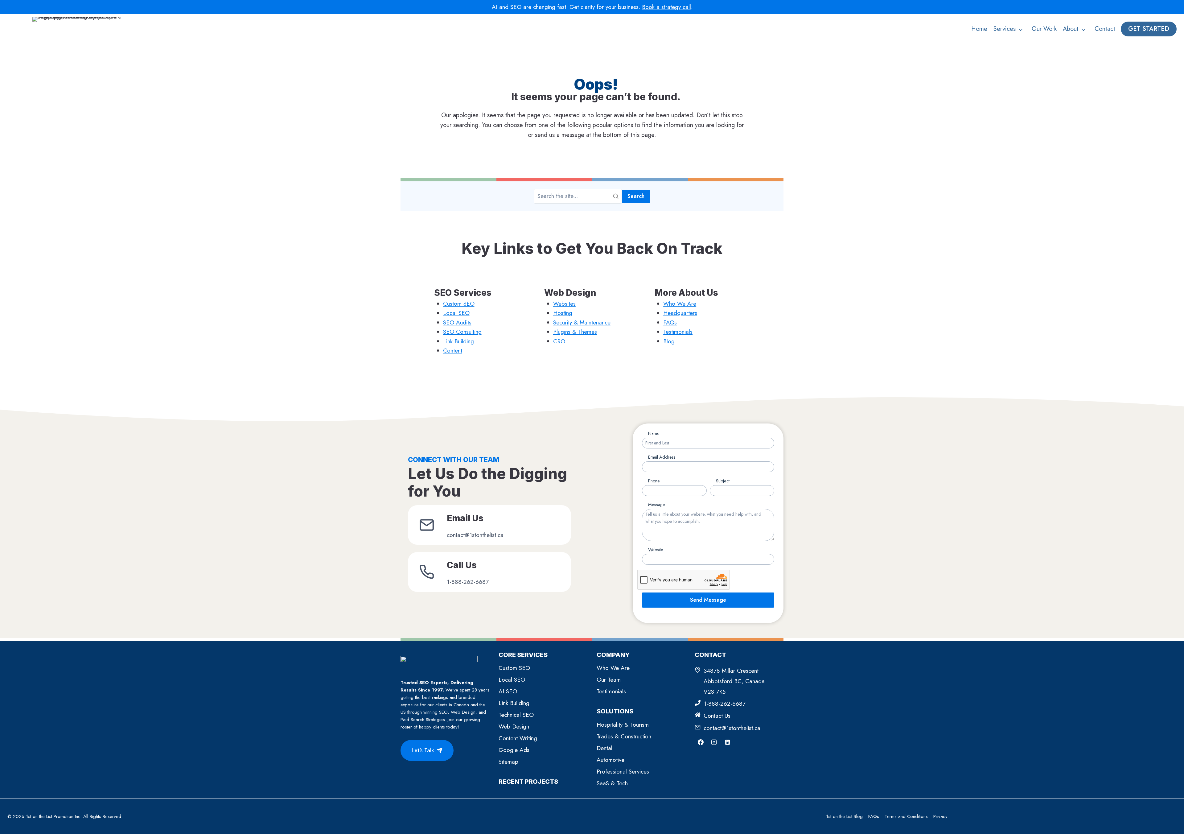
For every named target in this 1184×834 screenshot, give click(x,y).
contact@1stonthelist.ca (732, 728)
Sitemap (508, 762)
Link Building (458, 341)
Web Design (514, 726)
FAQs (670, 322)
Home (979, 28)
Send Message (708, 600)
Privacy (940, 816)
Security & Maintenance (581, 322)
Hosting (562, 313)
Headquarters (680, 313)
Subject (723, 481)
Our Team (609, 679)
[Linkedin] (727, 742)
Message (656, 505)
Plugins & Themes (575, 332)
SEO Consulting (462, 332)
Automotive (610, 760)
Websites (564, 303)
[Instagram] (714, 742)
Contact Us (717, 716)
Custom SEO (459, 303)
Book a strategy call (666, 7)
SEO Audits (457, 322)
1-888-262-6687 (725, 704)
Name (654, 433)
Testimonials (678, 332)
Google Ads (514, 750)
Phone (654, 481)
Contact (1105, 28)
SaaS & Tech (612, 783)
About (1071, 28)
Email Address (662, 457)
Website (655, 550)
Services (1004, 28)
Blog (669, 341)
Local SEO (456, 313)
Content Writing (518, 738)
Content (452, 350)
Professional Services (623, 771)
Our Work (1044, 28)
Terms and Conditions (906, 816)
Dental (604, 748)
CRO (559, 341)
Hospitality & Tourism (623, 724)
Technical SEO (516, 715)
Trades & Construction (624, 736)
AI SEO (508, 691)
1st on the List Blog (844, 816)
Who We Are (679, 303)
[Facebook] (700, 742)
